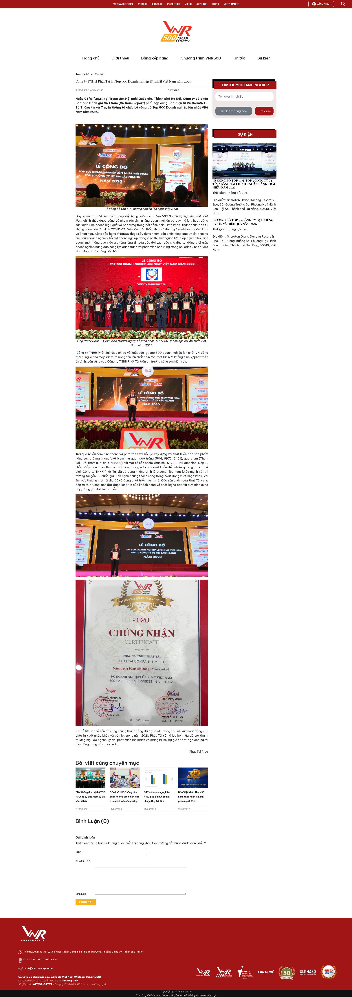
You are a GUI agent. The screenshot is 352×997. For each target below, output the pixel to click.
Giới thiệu (120, 58)
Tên (78, 851)
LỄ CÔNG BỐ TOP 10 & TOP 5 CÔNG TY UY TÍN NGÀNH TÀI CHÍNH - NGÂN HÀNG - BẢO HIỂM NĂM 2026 (244, 183)
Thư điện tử (83, 861)
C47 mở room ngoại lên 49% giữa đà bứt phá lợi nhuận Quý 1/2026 (157, 796)
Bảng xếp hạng (154, 58)
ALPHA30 (201, 4)
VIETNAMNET (231, 4)
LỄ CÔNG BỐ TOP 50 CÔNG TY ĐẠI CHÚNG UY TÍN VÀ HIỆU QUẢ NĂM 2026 (242, 221)
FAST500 (157, 4)
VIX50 (188, 4)
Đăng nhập (323, 4)
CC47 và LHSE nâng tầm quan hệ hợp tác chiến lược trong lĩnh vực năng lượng (125, 796)
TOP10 (215, 4)
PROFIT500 (173, 4)
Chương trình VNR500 (201, 58)
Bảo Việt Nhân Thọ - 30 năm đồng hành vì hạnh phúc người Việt (191, 796)
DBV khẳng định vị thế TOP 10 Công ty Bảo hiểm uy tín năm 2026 (90, 796)
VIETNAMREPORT (123, 4)
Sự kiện (264, 58)
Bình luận (81, 893)
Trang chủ (91, 58)
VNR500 (142, 4)
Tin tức (239, 58)
